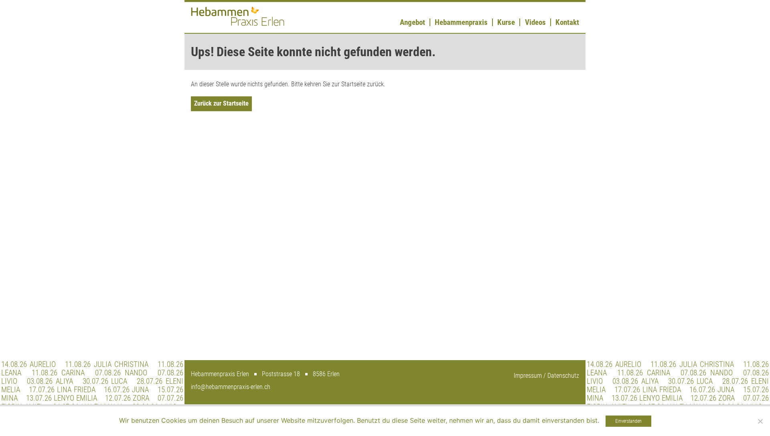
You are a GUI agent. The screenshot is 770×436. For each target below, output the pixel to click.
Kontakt (567, 22)
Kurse (506, 22)
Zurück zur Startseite (221, 103)
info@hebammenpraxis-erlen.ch (230, 387)
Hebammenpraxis (461, 22)
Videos (535, 22)
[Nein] (760, 421)
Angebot (412, 22)
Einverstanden (628, 421)
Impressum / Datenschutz (546, 375)
